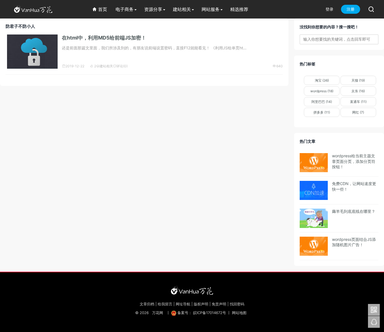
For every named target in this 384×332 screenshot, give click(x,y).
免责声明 (219, 304)
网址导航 (183, 304)
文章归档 (147, 304)
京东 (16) (358, 91)
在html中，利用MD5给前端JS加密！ (104, 38)
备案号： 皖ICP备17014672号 (201, 312)
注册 (350, 9)
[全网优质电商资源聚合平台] (192, 290)
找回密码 (237, 304)
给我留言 (165, 304)
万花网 (157, 312)
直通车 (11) (358, 102)
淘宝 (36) (322, 80)
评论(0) (120, 66)
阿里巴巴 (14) (321, 102)
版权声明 (201, 304)
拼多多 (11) (321, 112)
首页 (99, 9)
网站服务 (211, 9)
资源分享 (153, 9)
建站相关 (182, 9)
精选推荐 (239, 9)
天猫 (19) (358, 80)
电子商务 (125, 9)
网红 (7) (358, 112)
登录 (329, 9)
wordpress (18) (321, 91)
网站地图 (239, 312)
